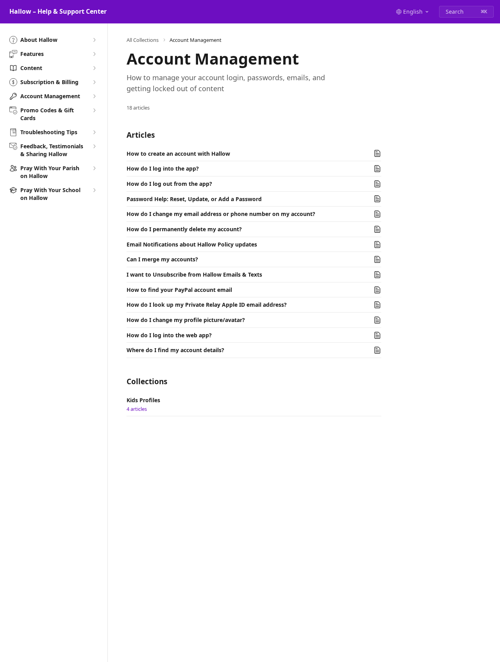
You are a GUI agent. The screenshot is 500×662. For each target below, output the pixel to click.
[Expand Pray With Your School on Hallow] (94, 190)
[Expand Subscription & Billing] (94, 82)
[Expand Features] (94, 54)
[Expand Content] (94, 68)
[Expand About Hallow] (94, 39)
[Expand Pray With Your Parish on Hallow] (94, 168)
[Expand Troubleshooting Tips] (94, 132)
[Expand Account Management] (94, 96)
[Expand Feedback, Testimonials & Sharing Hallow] (94, 146)
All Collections (143, 39)
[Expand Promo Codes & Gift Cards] (94, 110)
